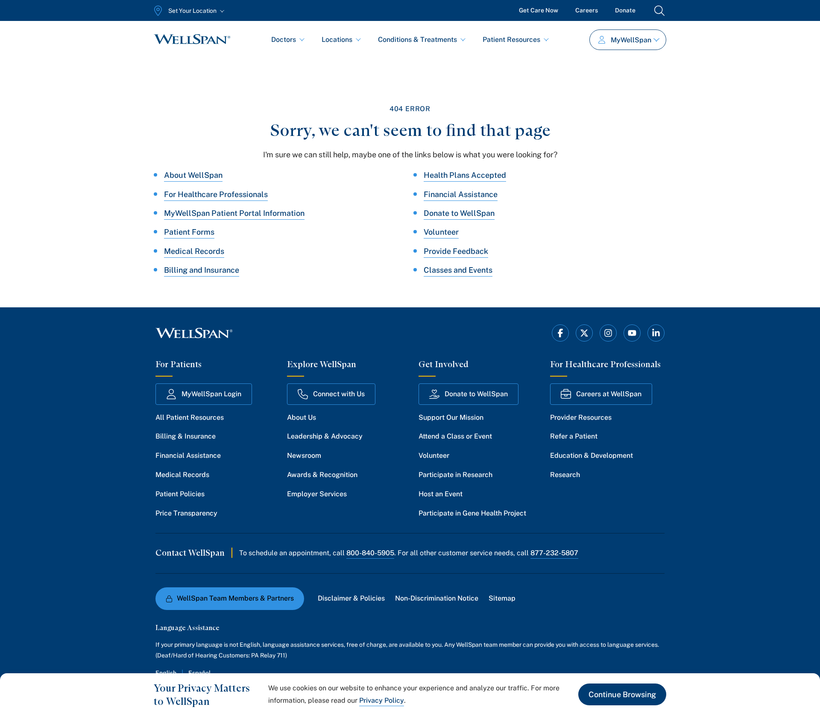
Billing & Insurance (185, 436)
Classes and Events (458, 269)
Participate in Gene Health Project (472, 513)
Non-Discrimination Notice (436, 598)
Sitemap (502, 598)
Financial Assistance (461, 194)
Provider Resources (581, 417)
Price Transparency (186, 513)
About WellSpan (193, 175)
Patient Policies (180, 494)
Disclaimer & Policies (351, 598)
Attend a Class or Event (455, 436)
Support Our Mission (451, 417)
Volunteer (441, 231)
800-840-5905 (370, 553)
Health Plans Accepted (465, 175)
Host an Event (441, 494)
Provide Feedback (456, 251)
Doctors (283, 39)
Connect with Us (339, 394)
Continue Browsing (622, 694)
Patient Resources (511, 39)
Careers (586, 10)
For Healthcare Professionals (216, 194)
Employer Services (317, 494)
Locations (337, 39)
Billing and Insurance (201, 269)
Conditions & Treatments (417, 39)
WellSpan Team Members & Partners (235, 598)
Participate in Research (455, 475)
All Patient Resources (189, 417)
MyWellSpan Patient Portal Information (234, 213)
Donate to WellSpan (459, 213)
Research (565, 475)
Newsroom (304, 455)
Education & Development (591, 455)
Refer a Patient (573, 436)
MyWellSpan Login (211, 394)
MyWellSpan (631, 40)
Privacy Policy (381, 700)
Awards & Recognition (322, 475)
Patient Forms (189, 231)
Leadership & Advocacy (325, 436)
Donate (625, 10)
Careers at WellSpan (608, 394)
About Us (301, 417)
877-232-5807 (554, 553)
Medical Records (194, 251)
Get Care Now (538, 10)
